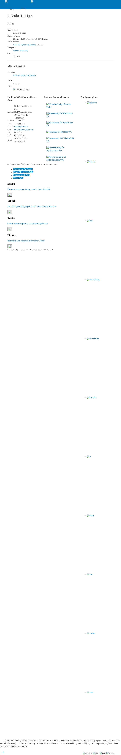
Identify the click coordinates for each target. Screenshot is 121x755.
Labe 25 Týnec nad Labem (24, 45)
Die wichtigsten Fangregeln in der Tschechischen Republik (31, 206)
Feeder (16, 51)
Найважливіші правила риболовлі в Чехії (25, 241)
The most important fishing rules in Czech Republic (29, 189)
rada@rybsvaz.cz (21, 127)
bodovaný (24, 51)
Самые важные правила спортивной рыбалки (27, 223)
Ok (3, 752)
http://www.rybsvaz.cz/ (23, 130)
